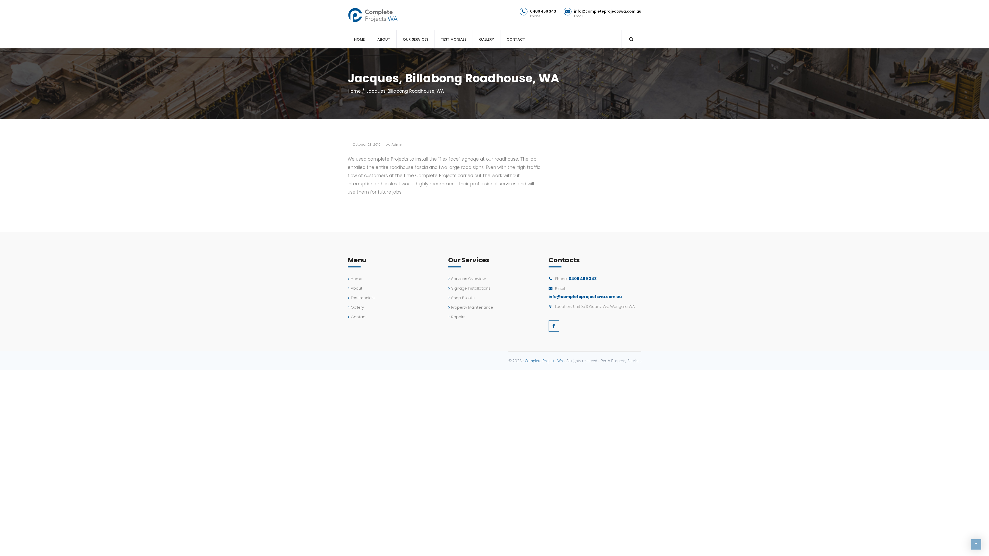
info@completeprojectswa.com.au (607, 11)
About (383, 39)
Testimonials (453, 39)
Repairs (458, 316)
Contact (516, 39)
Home (359, 39)
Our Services (415, 39)
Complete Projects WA (544, 360)
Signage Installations (471, 288)
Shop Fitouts (463, 297)
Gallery (486, 39)
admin (396, 144)
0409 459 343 (543, 11)
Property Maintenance (472, 307)
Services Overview (468, 278)
